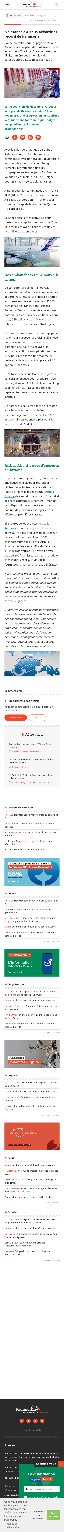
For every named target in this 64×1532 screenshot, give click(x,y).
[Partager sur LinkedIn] (30, 137)
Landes (15, 782)
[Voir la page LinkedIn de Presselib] (35, 1421)
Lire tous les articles (51, 941)
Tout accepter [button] (53, 1515)
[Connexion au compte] (57, 4)
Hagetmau (26, 782)
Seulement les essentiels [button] (38, 1515)
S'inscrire (37, 717)
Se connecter (15, 717)
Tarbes (24, 751)
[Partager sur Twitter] (22, 137)
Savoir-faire (44, 782)
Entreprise (41, 15)
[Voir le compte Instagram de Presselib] (42, 1421)
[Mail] (38, 137)
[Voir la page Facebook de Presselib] (21, 1421)
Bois (35, 782)
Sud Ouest (29, 15)
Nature (24, 767)
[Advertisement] (32, 1300)
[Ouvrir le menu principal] (7, 4)
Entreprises (35, 751)
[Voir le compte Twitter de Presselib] (28, 1421)
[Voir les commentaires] (7, 137)
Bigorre (15, 751)
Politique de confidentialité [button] (12, 1525)
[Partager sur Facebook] (15, 137)
